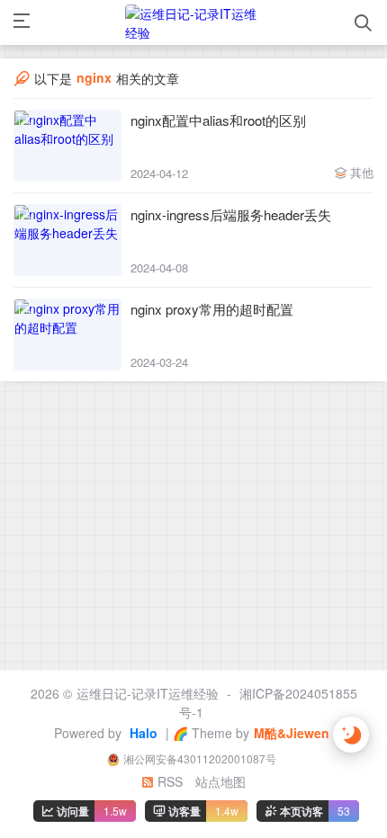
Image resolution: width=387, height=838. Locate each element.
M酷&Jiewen (291, 733)
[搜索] (363, 23)
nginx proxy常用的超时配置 (211, 308)
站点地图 (220, 781)
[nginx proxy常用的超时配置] (68, 334)
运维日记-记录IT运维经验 (147, 693)
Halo (142, 733)
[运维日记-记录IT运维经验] (192, 22)
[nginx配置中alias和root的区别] (68, 146)
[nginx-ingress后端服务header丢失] (68, 240)
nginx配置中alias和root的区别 (218, 120)
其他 (362, 172)
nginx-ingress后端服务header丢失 (230, 214)
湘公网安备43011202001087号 (199, 758)
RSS (168, 781)
